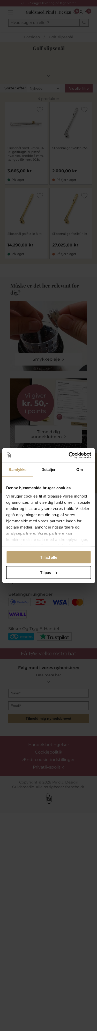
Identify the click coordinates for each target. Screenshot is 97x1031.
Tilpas (45, 572)
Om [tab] (79, 469)
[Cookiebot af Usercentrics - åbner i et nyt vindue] (69, 455)
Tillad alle (48, 557)
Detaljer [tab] (48, 469)
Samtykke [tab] (17, 469)
